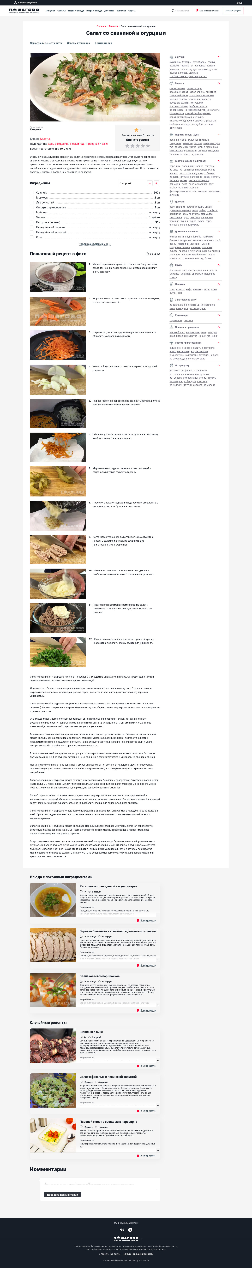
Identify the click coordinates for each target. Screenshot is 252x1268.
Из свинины (200, 370)
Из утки (187, 384)
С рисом (212, 377)
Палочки (203, 69)
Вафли (190, 206)
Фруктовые (176, 127)
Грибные (204, 139)
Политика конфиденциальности (137, 1253)
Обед (172, 335)
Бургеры (186, 62)
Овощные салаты (179, 102)
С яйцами (175, 124)
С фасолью (210, 120)
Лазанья (174, 180)
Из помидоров (198, 308)
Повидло (174, 221)
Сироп (193, 221)
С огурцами (196, 102)
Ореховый (197, 273)
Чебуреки (195, 251)
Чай (180, 292)
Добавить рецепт (233, 10)
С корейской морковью (198, 113)
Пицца (211, 254)
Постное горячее (198, 184)
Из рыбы (174, 176)
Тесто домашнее (191, 258)
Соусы (131, 10)
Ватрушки (185, 240)
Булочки (174, 240)
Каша (207, 176)
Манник (206, 243)
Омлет (183, 180)
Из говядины (187, 169)
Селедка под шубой (192, 124)
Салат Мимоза (177, 88)
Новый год (204, 335)
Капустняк (175, 143)
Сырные (202, 150)
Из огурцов (182, 308)
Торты (209, 221)
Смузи (173, 292)
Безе (172, 206)
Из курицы (201, 169)
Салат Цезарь (194, 88)
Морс (207, 289)
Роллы (173, 72)
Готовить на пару (208, 355)
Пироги (173, 251)
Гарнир (199, 166)
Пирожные (207, 217)
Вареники (175, 166)
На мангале (191, 355)
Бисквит (180, 206)
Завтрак (212, 332)
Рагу (211, 184)
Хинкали (202, 191)
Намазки (174, 69)
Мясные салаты (178, 99)
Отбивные (209, 173)
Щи (201, 154)
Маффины (183, 243)
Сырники (183, 187)
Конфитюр (175, 213)
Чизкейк (174, 224)
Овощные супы (211, 143)
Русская (188, 320)
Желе (195, 210)
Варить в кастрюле (203, 347)
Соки (214, 289)
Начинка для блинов (189, 236)
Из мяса (174, 169)
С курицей (198, 117)
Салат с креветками (181, 117)
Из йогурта (190, 381)
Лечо (172, 308)
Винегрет (211, 91)
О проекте (104, 1253)
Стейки (173, 187)
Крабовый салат (179, 91)
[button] (95, 244)
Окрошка (185, 154)
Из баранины (190, 377)
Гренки (211, 62)
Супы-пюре (190, 150)
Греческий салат (179, 95)
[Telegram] (130, 1230)
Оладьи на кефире (180, 247)
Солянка (174, 139)
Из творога (176, 377)
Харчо (192, 146)
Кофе (189, 289)
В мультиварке (199, 351)
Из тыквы (175, 370)
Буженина (175, 62)
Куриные (188, 143)
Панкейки (208, 236)
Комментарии (103, 43)
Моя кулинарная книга (209, 10)
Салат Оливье (197, 91)
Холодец (183, 72)
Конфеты (212, 210)
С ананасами (177, 113)
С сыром (197, 120)
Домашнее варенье (180, 210)
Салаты (61, 10)
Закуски (50, 10)
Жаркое (174, 173)
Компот (180, 289)
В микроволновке (179, 351)
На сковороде (177, 358)
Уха (171, 146)
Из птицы (202, 381)
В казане (187, 347)
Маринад (185, 273)
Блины (173, 236)
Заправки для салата (205, 270)
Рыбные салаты (198, 106)
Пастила (195, 217)
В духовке (175, 347)
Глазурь (199, 206)
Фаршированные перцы (183, 191)
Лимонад (198, 289)
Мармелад (207, 213)
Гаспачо (174, 154)
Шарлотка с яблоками (194, 254)
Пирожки (184, 251)
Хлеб (217, 240)
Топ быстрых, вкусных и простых (188, 76)
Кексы (173, 243)
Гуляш (211, 169)
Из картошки (202, 374)
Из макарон (176, 381)
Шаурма (193, 72)
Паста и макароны (199, 180)
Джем (208, 206)
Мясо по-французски (191, 173)
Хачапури (175, 254)
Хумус (193, 69)
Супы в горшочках (207, 146)
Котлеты (215, 176)
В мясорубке (177, 355)
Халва (183, 224)
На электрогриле (195, 358)
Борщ (183, 139)
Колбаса (174, 65)
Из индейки (176, 384)
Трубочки (206, 258)
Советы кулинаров (78, 43)
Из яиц (202, 377)
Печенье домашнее (201, 247)
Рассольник (181, 146)
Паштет (185, 69)
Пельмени (175, 184)
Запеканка (196, 176)
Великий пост (177, 332)
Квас (172, 289)
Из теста (197, 384)
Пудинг (184, 221)
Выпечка (121, 10)
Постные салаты (179, 106)
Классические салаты (201, 95)
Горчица (187, 270)
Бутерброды (199, 62)
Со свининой (176, 109)
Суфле (201, 221)
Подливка (209, 273)
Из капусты (213, 109)
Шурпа (195, 154)
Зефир (202, 210)
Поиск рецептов (182, 11)
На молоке (209, 384)
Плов (184, 184)
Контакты (115, 1253)
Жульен (185, 176)
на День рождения (196, 332)
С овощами (188, 166)
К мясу (173, 277)
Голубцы (209, 166)
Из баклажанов (178, 304)
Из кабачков (208, 304)
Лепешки (195, 243)
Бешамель (175, 270)
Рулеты (213, 69)
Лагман (198, 143)
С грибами (194, 304)
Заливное (200, 65)
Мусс (186, 217)
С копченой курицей (181, 120)
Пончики (209, 240)
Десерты (109, 10)
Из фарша (187, 370)
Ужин (215, 335)
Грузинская (176, 320)
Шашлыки (214, 191)
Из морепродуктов (195, 109)
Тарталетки (186, 65)
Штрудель (193, 224)
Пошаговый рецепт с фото (46, 43)
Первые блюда (76, 10)
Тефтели (194, 187)
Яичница (174, 194)
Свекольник (176, 150)
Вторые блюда (94, 10)
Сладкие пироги (211, 251)
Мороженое (176, 217)
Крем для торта (191, 213)
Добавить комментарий (62, 1194)
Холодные (213, 150)
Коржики (198, 240)
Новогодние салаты (200, 99)
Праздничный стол (186, 335)
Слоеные (209, 124)
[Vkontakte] (122, 1230)
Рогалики (175, 258)
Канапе (211, 65)
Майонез (174, 273)
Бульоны (193, 139)
